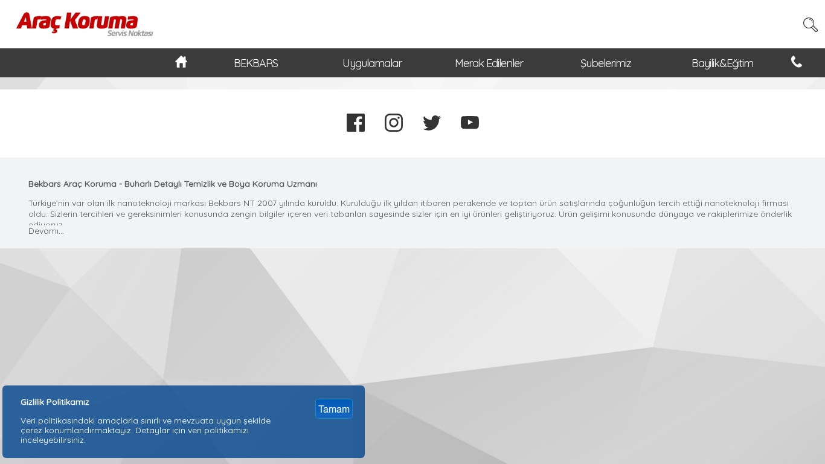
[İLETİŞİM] (797, 64)
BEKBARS (256, 63)
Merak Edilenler (489, 63)
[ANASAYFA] (181, 64)
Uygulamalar (372, 63)
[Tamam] (339, 393)
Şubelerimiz (605, 63)
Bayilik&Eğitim (722, 63)
